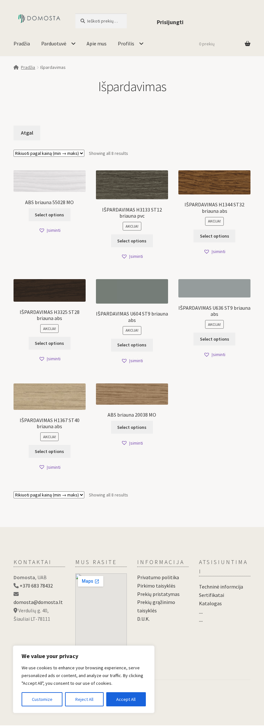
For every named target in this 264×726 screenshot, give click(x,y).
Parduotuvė (53, 43)
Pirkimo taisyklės (156, 585)
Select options (49, 215)
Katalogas (210, 603)
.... (201, 611)
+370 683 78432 (36, 585)
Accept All (126, 699)
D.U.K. (143, 619)
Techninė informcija (221, 586)
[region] (84, 679)
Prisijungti (170, 22)
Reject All (84, 699)
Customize (42, 699)
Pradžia (22, 43)
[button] (50, 230)
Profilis (126, 43)
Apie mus (97, 43)
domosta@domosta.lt (38, 602)
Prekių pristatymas (158, 594)
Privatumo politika (158, 577)
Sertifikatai (211, 595)
